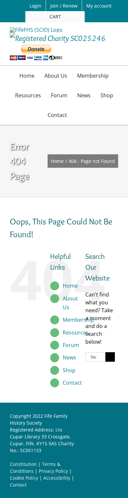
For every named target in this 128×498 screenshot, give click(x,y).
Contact (72, 382)
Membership (78, 319)
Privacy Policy (53, 471)
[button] (79, 115)
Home (70, 285)
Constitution (23, 464)
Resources (76, 332)
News (69, 357)
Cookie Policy (24, 478)
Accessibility (56, 478)
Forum (71, 345)
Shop (69, 370)
